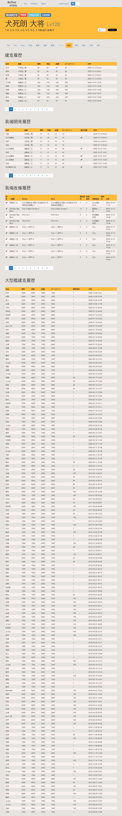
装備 (45, 45)
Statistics (34, 3)
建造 (69, 45)
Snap (23, 45)
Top (25, 3)
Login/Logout (64, 3)
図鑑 (52, 45)
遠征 (83, 45)
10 (47, 109)
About (43, 3)
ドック (60, 45)
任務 (91, 45)
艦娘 (37, 45)
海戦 (76, 45)
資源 (30, 45)
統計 (98, 45)
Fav (15, 45)
